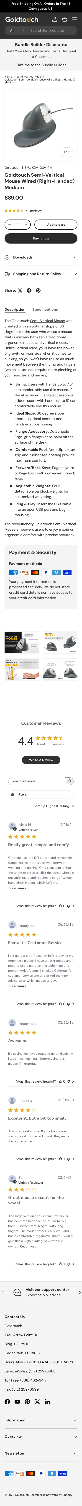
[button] (65, 19)
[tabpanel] (41, 428)
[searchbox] (36, 781)
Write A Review (41, 760)
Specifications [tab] (45, 309)
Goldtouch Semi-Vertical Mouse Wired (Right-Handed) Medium (40, 81)
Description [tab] (15, 309)
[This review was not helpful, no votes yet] (68, 905)
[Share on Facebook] (29, 290)
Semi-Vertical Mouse (47, 320)
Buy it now (41, 238)
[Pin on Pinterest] (38, 290)
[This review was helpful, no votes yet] (60, 905)
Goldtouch (12, 168)
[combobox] (41, 30)
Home (8, 76)
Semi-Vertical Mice (28, 76)
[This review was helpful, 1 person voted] (60, 1159)
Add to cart (56, 224)
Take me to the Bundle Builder (41, 65)
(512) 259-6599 (25, 1389)
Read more (17, 888)
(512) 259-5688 (42, 1371)
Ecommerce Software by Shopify (51, 1495)
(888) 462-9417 (33, 1380)
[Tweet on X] (20, 290)
